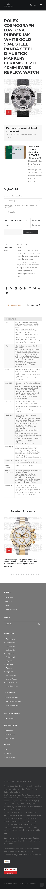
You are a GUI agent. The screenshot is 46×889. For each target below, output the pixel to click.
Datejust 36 (10, 657)
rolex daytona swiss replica (28, 256)
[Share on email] (6, 293)
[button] (41, 5)
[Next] (39, 103)
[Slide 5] (21, 574)
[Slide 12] (38, 574)
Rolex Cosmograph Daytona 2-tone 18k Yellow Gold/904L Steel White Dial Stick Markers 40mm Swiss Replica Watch (20, 562)
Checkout (9, 601)
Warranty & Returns (13, 701)
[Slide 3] (16, 574)
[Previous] (6, 103)
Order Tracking (11, 609)
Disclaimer (9, 730)
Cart (7, 605)
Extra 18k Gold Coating (13, 196)
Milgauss (9, 672)
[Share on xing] (39, 288)
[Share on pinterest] (20, 288)
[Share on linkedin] (25, 288)
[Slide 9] (31, 574)
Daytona (20, 247)
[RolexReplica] (23, 5)
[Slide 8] (28, 574)
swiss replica (33, 250)
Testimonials (10, 757)
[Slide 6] (24, 574)
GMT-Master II (11, 646)
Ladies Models (11, 679)
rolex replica (22, 250)
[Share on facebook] (6, 288)
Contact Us (9, 738)
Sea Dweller (10, 643)
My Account (9, 597)
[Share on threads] (16, 288)
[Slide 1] (11, 574)
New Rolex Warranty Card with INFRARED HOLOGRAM (20, 206)
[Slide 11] (36, 574)
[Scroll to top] (42, 885)
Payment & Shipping (12, 697)
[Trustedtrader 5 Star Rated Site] (10, 871)
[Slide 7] (26, 574)
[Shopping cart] (34, 5)
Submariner (10, 639)
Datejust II (10, 654)
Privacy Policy (10, 734)
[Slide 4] (19, 574)
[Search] (30, 5)
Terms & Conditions (12, 705)
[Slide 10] (33, 574)
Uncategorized (12, 686)
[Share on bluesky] (34, 288)
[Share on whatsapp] (30, 288)
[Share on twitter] (11, 288)
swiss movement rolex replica (28, 253)
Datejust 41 (10, 650)
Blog (7, 749)
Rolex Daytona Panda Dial (27, 271)
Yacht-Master (11, 675)
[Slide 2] (14, 574)
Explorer (9, 668)
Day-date (9, 661)
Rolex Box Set (11, 683)
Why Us (8, 753)
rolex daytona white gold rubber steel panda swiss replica (28, 265)
